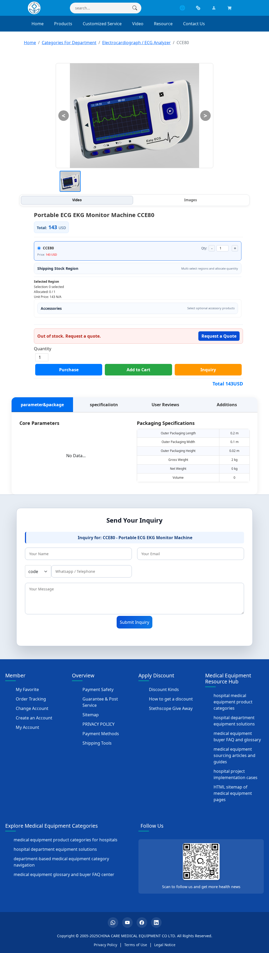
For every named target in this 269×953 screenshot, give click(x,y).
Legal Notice (164, 944)
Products (63, 24)
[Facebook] (142, 922)
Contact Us (194, 24)
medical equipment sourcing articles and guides (234, 755)
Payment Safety (97, 689)
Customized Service (102, 24)
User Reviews (165, 405)
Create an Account (34, 718)
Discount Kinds (164, 689)
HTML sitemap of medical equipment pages (233, 793)
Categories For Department (69, 42)
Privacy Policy (105, 944)
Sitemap (90, 715)
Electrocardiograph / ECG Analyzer (136, 42)
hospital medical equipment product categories (233, 702)
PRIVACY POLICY (98, 724)
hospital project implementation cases (235, 774)
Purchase (69, 370)
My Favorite (27, 689)
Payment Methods (100, 733)
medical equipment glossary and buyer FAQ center (64, 874)
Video (137, 24)
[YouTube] (127, 922)
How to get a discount (171, 699)
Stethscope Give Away (171, 708)
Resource (163, 24)
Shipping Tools (97, 743)
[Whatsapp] (113, 922)
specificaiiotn (104, 405)
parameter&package (42, 405)
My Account (27, 727)
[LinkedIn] (156, 922)
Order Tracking (31, 699)
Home (38, 24)
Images (190, 200)
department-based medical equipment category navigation (61, 862)
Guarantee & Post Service (100, 702)
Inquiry (208, 370)
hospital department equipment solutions (234, 721)
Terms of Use (135, 944)
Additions (227, 405)
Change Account (32, 708)
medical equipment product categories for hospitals (65, 840)
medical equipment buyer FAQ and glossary (237, 736)
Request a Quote (218, 336)
